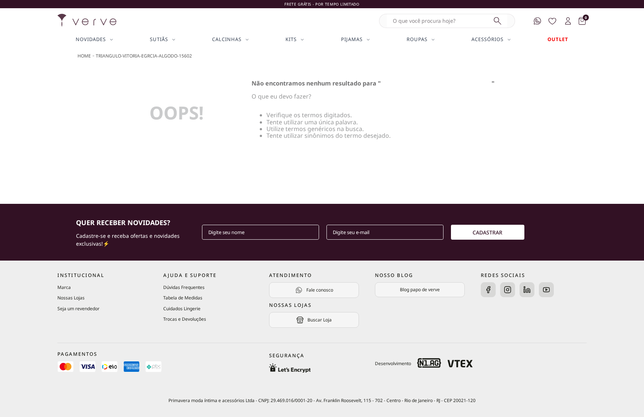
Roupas (417, 39)
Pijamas (352, 39)
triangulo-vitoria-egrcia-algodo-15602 (144, 56)
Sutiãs (159, 39)
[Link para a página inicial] (84, 56)
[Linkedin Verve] (527, 290)
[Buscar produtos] (497, 21)
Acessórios (487, 39)
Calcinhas (227, 39)
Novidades (91, 39)
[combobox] (447, 21)
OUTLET (557, 39)
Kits (291, 39)
